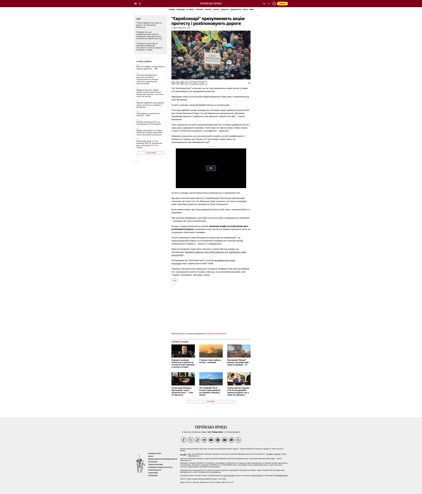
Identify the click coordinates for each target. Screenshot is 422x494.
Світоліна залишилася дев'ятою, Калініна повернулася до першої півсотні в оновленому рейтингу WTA (147, 79)
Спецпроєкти (235, 9)
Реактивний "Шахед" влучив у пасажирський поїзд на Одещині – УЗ (238, 362)
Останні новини (143, 61)
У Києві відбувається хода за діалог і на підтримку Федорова (149, 25)
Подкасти (224, 9)
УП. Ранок (190, 9)
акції (175, 280)
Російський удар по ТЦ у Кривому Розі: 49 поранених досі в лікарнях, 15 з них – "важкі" (149, 144)
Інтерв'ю (208, 9)
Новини (172, 9)
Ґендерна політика (155, 464)
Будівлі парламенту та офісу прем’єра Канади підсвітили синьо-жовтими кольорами (149, 132)
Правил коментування (216, 334)
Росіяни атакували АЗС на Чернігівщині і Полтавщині (148, 123)
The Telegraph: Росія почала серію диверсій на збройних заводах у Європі (209, 391)
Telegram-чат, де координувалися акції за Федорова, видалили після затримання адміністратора (149, 35)
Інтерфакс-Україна (273, 454)
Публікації (180, 9)
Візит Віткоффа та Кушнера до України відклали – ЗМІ (150, 67)
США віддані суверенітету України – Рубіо (148, 114)
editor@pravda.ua (281, 475)
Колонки (199, 9)
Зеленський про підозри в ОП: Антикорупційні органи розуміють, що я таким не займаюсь (238, 391)
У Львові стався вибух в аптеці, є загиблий (210, 361)
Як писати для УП (154, 470)
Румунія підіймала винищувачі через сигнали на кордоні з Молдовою (150, 105)
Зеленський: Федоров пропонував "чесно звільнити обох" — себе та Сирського (182, 391)
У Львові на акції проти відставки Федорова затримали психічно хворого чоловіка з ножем (149, 46)
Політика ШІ (152, 462)
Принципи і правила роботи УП (160, 467)
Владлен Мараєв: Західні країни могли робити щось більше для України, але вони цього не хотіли (150, 93)
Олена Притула (257, 475)
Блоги (245, 9)
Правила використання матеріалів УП (162, 459)
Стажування (153, 473)
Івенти (216, 9)
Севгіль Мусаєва (229, 475)
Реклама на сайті (154, 453)
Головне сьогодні (179, 342)
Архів (251, 9)
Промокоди (152, 475)
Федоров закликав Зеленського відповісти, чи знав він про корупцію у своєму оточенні (183, 363)
